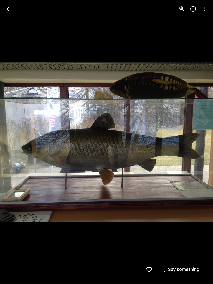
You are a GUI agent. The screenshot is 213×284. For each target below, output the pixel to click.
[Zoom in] (181, 8)
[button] (15, 142)
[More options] (204, 8)
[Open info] (193, 8)
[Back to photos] (9, 9)
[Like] (149, 269)
